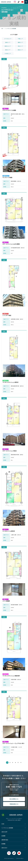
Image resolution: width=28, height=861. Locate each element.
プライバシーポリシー (20, 858)
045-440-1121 (14, 786)
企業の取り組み (4, 839)
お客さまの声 (4, 831)
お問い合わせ (4, 847)
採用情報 (3, 843)
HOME (2, 824)
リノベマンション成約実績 (7, 828)
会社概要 (3, 835)
